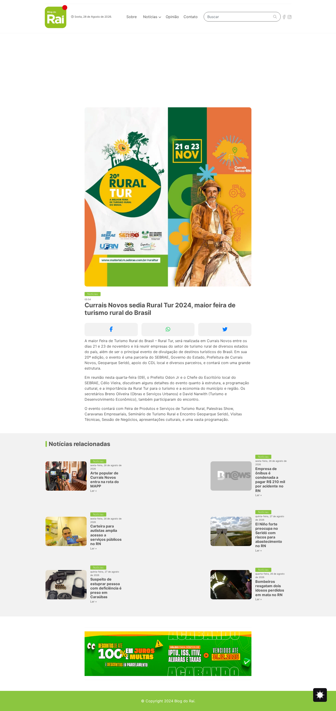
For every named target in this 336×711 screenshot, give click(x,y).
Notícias (150, 16)
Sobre (131, 16)
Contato (191, 16)
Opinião (172, 16)
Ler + (93, 490)
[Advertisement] (168, 67)
